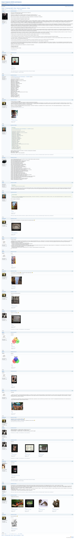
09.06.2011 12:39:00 (13, 417)
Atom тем (72, 536)
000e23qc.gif (13, 346)
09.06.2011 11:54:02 (13, 390)
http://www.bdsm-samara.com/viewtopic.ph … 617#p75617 (21, 76)
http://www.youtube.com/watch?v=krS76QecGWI (17, 419)
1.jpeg (12, 385)
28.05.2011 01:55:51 (13, 52)
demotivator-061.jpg (13, 454)
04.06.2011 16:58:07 (13, 182)
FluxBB (72, 537)
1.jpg (12, 412)
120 (18, 9)
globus (3, 251)
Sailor (3, 125)
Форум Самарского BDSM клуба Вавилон (12, 2)
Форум (3, 5)
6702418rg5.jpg (13, 286)
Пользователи (6, 5)
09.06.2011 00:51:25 (13, 351)
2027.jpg (12, 325)
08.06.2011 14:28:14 (13, 251)
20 (11, 9)
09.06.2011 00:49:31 (13, 332)
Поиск (13, 5)
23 (15, 9)
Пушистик (4, 52)
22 (14, 9)
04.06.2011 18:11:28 (13, 192)
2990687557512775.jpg (28, 509)
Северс (3, 11)
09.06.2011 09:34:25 (13, 371)
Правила (10, 5)
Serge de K (4, 99)
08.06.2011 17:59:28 (13, 291)
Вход (20, 5)
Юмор (28, 8)
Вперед (21, 9)
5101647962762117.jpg (14, 509)
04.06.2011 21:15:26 (13, 218)
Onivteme (3, 157)
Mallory (3, 311)
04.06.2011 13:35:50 (13, 125)
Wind (3, 75)
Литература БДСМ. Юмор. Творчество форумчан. (15, 8)
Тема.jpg (12, 211)
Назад (5, 9)
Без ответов (71, 6)
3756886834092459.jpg (55, 509)
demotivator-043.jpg (41, 454)
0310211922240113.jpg (42, 509)
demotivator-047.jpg (27, 454)
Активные (68, 6)
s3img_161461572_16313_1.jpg (15, 475)
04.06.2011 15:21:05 (13, 157)
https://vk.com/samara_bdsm (9, 3)
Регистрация (17, 5)
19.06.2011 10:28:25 (13, 461)
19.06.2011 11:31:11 (13, 483)
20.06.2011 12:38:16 (13, 514)
